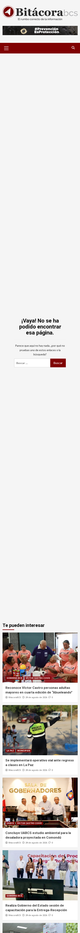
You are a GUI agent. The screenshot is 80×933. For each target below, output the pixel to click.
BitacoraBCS (15, 697)
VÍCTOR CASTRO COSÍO (38, 678)
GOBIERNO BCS (14, 678)
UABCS (10, 823)
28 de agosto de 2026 (36, 697)
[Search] (73, 47)
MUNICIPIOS (23, 750)
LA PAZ (10, 750)
